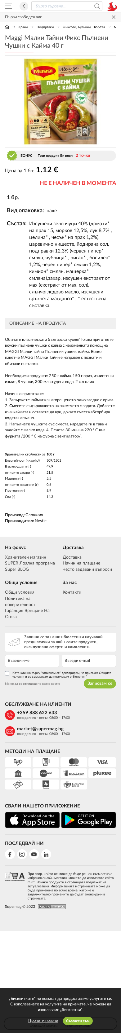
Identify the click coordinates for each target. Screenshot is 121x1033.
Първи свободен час (23, 17)
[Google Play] (88, 820)
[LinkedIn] (46, 854)
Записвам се (99, 683)
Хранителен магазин (25, 557)
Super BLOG (17, 569)
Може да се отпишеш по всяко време (32, 683)
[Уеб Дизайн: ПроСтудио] (50, 906)
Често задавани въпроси (87, 569)
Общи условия (21, 582)
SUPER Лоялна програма (30, 563)
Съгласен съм (78, 1021)
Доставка (73, 547)
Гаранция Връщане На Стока (27, 614)
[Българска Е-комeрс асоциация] (15, 884)
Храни (23, 27)
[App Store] (32, 820)
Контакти (72, 592)
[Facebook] (10, 854)
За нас (70, 582)
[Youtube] (34, 854)
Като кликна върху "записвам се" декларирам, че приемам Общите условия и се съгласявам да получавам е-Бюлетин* (61, 674)
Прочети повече (43, 1021)
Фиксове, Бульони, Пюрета (84, 27)
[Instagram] (22, 854)
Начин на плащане (81, 563)
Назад (24, 6)
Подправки (45, 27)
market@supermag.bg (40, 729)
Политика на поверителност (20, 601)
